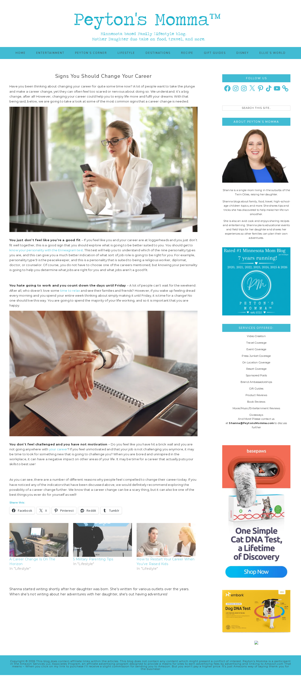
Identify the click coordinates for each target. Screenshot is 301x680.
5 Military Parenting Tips (93, 559)
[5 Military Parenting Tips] (102, 540)
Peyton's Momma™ (150, 23)
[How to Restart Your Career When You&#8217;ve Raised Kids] (166, 540)
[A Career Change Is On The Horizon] (38, 540)
